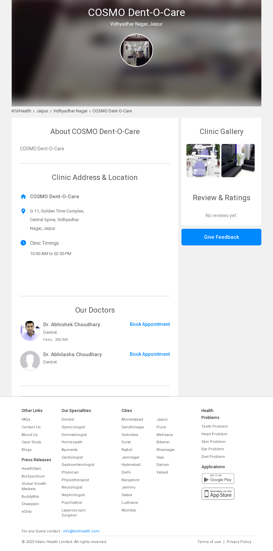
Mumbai (129, 510)
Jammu (129, 487)
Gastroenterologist (78, 465)
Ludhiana (130, 502)
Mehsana (164, 435)
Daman (162, 465)
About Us (30, 435)
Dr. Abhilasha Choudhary (72, 354)
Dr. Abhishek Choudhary (71, 325)
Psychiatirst (72, 502)
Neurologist (72, 487)
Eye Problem (212, 449)
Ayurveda (70, 450)
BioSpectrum (33, 476)
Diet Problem (213, 457)
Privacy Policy (239, 542)
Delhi (126, 472)
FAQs (26, 419)
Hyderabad (131, 465)
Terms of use (209, 542)
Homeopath (72, 442)
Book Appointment (150, 324)
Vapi (160, 457)
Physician (70, 472)
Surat (126, 442)
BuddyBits (30, 496)
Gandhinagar (133, 427)
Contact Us (31, 427)
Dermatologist (74, 435)
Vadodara (130, 435)
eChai (27, 511)
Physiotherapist (75, 480)
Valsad (162, 472)
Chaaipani (30, 504)
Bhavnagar (165, 450)
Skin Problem (213, 442)
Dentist (68, 419)
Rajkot (127, 450)
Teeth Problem (214, 426)
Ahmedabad (132, 419)
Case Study (31, 442)
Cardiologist (72, 457)
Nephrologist (73, 495)
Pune (161, 427)
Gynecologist (73, 427)
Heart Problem (214, 434)
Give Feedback (221, 237)
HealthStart (31, 469)
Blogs (27, 450)
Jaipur (162, 419)
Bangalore (130, 480)
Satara (127, 495)
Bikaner (163, 442)
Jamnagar (130, 457)
